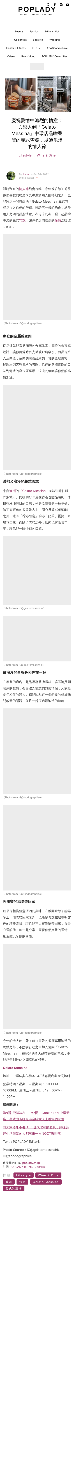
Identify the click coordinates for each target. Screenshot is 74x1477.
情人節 (24, 189)
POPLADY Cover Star (54, 56)
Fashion (33, 31)
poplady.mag (31, 1163)
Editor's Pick (52, 31)
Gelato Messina (34, 491)
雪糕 (22, 220)
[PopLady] (37, 11)
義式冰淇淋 (14, 1188)
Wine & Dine (46, 155)
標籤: (7, 1175)
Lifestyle (38, 39)
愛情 (58, 220)
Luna (26, 174)
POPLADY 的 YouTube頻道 (28, 1167)
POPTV (36, 48)
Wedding (54, 39)
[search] (48, 4)
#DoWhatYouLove (57, 48)
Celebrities (20, 39)
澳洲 (12, 491)
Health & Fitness (16, 48)
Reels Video (28, 56)
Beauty (19, 31)
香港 (9, 1182)
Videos (11, 56)
